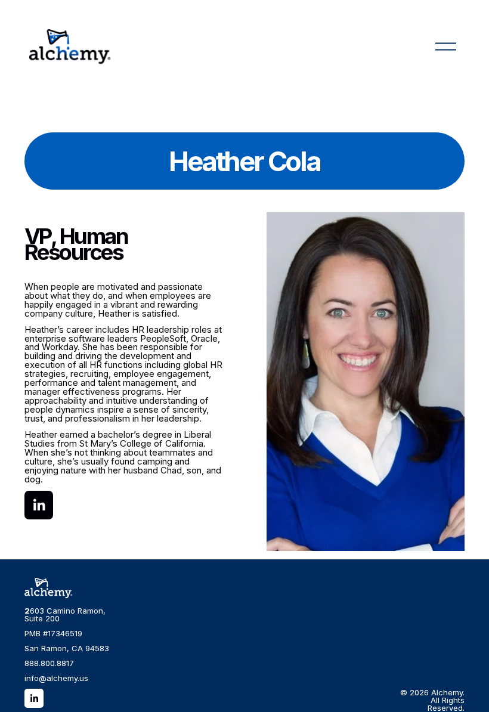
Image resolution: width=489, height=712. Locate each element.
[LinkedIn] (38, 505)
